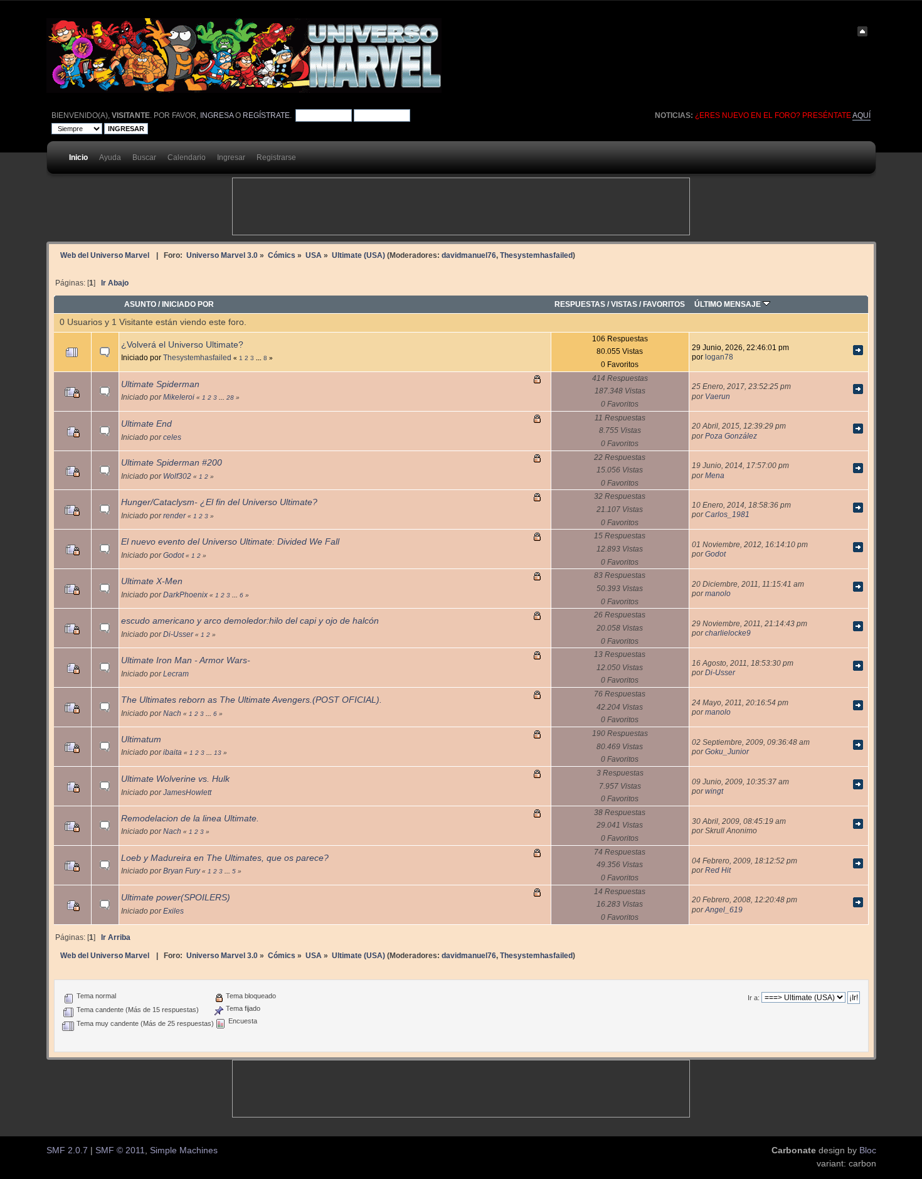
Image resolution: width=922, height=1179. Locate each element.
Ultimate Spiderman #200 (171, 462)
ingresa (216, 115)
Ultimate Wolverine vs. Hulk (175, 779)
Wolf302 (177, 476)
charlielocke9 (728, 633)
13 (217, 752)
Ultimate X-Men (152, 581)
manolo (718, 593)
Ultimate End (146, 424)
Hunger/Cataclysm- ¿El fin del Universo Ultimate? (219, 502)
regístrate (266, 115)
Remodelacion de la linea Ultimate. (190, 818)
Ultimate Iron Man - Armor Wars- (185, 660)
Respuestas (579, 304)
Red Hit (718, 870)
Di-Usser (178, 634)
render (174, 515)
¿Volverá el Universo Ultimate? (182, 344)
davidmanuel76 (469, 255)
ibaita (172, 752)
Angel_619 (724, 909)
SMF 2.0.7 (67, 1150)
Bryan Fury (181, 871)
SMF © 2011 (120, 1150)
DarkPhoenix (185, 594)
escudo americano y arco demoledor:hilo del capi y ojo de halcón (250, 621)
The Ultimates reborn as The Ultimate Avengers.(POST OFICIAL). (251, 700)
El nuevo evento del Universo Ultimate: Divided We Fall (230, 542)
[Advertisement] (461, 206)
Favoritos (664, 304)
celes (172, 437)
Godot (173, 555)
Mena (714, 475)
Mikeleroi (178, 397)
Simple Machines (184, 1150)
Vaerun (717, 396)
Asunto (140, 304)
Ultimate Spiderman (160, 384)
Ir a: (754, 997)
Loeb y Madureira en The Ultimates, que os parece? (225, 858)
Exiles (173, 911)
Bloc (867, 1150)
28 (230, 397)
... (259, 358)
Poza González (731, 436)
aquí (861, 115)
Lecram (176, 674)
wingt (714, 791)
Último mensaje (728, 304)
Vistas (624, 304)
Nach (172, 713)
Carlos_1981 (727, 514)
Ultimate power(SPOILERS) (175, 897)
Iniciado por (188, 304)
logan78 (719, 357)
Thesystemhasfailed (536, 255)
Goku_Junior (727, 751)
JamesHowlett (187, 792)
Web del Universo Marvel (104, 255)
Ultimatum (141, 739)
